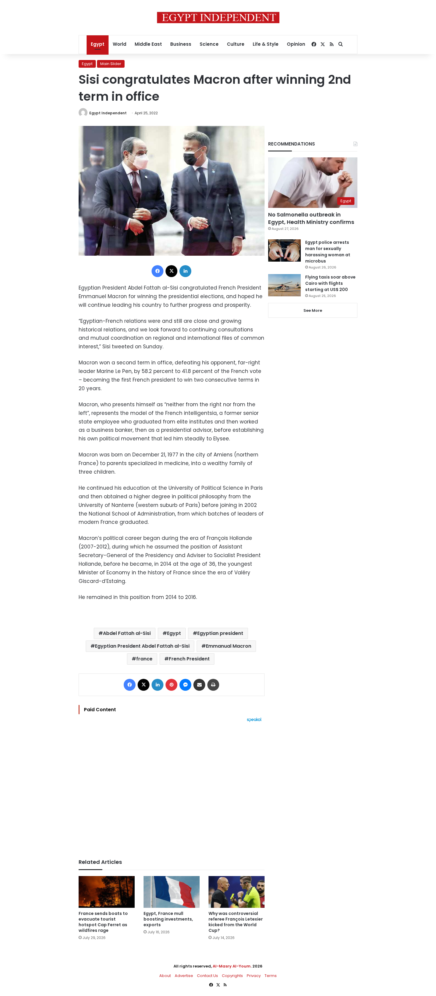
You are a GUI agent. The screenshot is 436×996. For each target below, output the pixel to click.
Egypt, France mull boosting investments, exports (168, 919)
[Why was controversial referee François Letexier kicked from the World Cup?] (237, 892)
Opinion (296, 44)
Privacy (254, 975)
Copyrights (232, 975)
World (119, 44)
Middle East (148, 44)
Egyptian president (220, 633)
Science (209, 44)
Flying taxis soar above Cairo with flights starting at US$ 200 (330, 283)
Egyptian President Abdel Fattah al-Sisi (142, 646)
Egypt (97, 44)
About (165, 975)
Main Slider (110, 64)
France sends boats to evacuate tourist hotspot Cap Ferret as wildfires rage (103, 921)
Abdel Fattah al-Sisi (127, 633)
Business (180, 44)
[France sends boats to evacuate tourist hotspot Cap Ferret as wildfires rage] (107, 892)
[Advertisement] (172, 787)
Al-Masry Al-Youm (232, 966)
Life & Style (266, 44)
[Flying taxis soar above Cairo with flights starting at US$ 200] (284, 285)
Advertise (184, 975)
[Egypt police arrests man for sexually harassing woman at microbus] (284, 250)
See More (312, 310)
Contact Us (207, 975)
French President (189, 658)
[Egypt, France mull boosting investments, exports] (172, 892)
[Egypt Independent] (218, 17)
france (144, 658)
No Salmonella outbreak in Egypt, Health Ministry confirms (311, 218)
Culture (235, 44)
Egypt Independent (108, 113)
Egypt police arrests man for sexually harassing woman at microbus (327, 251)
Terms (271, 975)
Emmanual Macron (228, 646)
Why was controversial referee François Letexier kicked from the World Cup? (236, 921)
